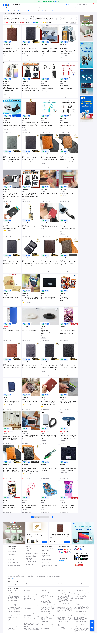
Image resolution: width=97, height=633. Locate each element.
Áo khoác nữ (33, 593)
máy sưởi (76, 622)
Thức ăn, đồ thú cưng (14, 608)
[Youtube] (78, 549)
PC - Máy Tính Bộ (46, 609)
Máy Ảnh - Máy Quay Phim (80, 611)
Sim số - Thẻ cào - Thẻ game (67, 619)
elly (41, 583)
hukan (17, 584)
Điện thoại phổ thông (14, 614)
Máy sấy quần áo (80, 596)
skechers (46, 583)
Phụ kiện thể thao (81, 601)
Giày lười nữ (34, 611)
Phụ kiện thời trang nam (48, 597)
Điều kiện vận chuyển (30, 564)
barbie (25, 583)
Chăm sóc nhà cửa (14, 609)
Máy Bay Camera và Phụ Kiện (81, 619)
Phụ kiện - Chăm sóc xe (62, 622)
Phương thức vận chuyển (12, 556)
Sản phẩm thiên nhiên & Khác (14, 622)
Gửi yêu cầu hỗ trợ (11, 552)
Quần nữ (32, 592)
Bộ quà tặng (46, 628)
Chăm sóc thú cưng (44, 622)
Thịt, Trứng (13, 601)
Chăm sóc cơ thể (13, 620)
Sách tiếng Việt (60, 628)
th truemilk (21, 583)
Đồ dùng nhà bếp (11, 629)
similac (79, 583)
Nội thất (46, 615)
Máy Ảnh (84, 619)
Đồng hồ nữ (47, 601)
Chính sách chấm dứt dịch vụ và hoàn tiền (49, 566)
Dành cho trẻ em (13, 607)
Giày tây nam (32, 616)
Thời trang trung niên (30, 596)
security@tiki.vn (17, 565)
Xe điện (68, 622)
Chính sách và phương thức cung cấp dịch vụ (49, 563)
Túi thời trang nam (28, 626)
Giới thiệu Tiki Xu (29, 559)
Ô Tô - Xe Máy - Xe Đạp (62, 621)
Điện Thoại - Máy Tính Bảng (14, 611)
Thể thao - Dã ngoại (63, 594)
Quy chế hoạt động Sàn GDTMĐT (48, 548)
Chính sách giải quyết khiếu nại (32, 556)
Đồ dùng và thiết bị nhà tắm (48, 616)
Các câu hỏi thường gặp (12, 551)
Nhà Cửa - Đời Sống (45, 611)
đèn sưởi (79, 622)
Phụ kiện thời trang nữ (45, 596)
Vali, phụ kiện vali (52, 593)
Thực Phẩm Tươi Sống (13, 600)
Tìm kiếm (67, 4)
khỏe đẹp (28, 7)
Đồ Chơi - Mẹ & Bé (12, 590)
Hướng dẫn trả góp (11, 560)
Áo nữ (25, 592)
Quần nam (32, 599)
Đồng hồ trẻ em (53, 602)
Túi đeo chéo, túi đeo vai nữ (29, 623)
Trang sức (43, 601)
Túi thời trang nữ (28, 622)
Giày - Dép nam (27, 615)
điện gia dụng (15, 7)
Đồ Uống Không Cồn (48, 627)
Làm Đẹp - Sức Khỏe (12, 617)
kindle (60, 583)
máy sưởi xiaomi (83, 627)
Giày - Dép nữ (27, 608)
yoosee (73, 583)
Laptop (51, 609)
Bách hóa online (63, 597)
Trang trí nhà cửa (44, 613)
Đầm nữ (28, 592)
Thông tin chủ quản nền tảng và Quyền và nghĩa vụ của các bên (49, 568)
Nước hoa (12, 625)
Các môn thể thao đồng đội (82, 605)
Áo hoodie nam (29, 601)
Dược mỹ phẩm (18, 626)
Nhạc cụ (49, 618)
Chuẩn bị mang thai (13, 598)
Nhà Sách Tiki (60, 627)
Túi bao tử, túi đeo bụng (34, 629)
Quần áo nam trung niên (31, 605)
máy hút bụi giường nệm (81, 628)
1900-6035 (13, 548)
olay (77, 583)
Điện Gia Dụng (11, 628)
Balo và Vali (43, 590)
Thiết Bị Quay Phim (80, 618)
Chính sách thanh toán (46, 559)
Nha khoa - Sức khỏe (64, 618)
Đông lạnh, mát (15, 604)
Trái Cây (9, 601)
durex (34, 583)
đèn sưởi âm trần (79, 630)
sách (37, 7)
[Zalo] (81, 549)
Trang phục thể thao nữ (78, 599)
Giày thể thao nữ (84, 607)
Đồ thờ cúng (45, 618)
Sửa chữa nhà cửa (46, 614)
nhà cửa (33, 7)
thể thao (40, 7)
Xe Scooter (67, 624)
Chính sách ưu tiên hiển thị (47, 561)
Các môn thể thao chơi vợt (81, 606)
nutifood (56, 583)
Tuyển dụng (28, 551)
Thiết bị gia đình (18, 629)
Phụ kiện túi (36, 624)
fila (22, 584)
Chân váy (32, 594)
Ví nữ (36, 623)
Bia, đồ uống (12, 606)
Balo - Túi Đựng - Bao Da (81, 616)
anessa (70, 583)
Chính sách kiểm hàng (12, 557)
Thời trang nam (27, 598)
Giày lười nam (26, 616)
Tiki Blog (28, 550)
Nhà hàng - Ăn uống (64, 617)
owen (28, 583)
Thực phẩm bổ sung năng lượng (81, 608)
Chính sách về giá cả (46, 555)
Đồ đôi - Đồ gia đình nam (32, 603)
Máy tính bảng (13, 615)
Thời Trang (68, 592)
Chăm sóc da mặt (11, 618)
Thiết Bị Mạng (47, 608)
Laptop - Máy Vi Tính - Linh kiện (48, 604)
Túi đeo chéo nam (30, 628)
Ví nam (25, 628)
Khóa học (67, 615)
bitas (86, 583)
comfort (83, 583)
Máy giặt (78, 594)
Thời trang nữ (27, 590)
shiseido (9, 584)
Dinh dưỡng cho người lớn (14, 596)
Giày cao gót (26, 609)
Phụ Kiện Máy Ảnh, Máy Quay (79, 613)
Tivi (77, 595)
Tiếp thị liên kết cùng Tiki (31, 561)
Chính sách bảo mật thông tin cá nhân (33, 555)
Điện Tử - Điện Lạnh (78, 590)
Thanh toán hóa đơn (61, 615)
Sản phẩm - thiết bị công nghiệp (65, 599)
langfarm (13, 584)
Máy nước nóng (81, 595)
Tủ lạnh (77, 593)
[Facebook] (75, 549)
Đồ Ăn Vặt (45, 626)
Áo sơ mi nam (31, 600)
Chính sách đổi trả (11, 559)
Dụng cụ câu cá (79, 604)
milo (43, 583)
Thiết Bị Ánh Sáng (81, 614)
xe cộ (20, 7)
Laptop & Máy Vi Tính (66, 598)
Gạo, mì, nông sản (13, 605)
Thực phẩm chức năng (14, 619)
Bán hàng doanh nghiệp (30, 562)
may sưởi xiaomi (80, 626)
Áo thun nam (26, 599)
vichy (20, 584)
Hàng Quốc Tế (60, 590)
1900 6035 (13, 578)
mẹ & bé (24, 7)
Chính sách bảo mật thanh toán (32, 553)
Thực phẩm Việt (18, 603)
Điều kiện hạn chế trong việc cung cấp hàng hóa (49, 557)
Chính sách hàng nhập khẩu (13, 562)
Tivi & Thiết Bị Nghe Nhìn (64, 600)
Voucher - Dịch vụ (61, 613)
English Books (64, 629)
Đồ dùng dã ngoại (81, 600)
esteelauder (15, 583)
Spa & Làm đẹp (65, 616)
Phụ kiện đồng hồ (46, 602)
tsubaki (24, 584)
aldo (50, 583)
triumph (52, 583)
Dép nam (30, 617)
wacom (66, 583)
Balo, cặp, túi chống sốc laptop (48, 593)
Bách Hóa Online (45, 621)
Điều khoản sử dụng (30, 558)
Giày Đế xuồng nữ (31, 613)
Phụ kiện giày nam (30, 618)
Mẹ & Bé (64, 596)
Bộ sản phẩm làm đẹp (15, 626)
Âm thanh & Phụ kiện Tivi (78, 592)
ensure (31, 583)
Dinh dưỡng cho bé (13, 595)
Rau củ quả (12, 603)
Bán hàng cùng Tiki (46, 550)
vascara (9, 583)
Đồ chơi (19, 592)
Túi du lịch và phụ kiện (47, 592)
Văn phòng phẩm (67, 628)
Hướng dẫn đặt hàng (11, 554)
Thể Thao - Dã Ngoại (79, 598)
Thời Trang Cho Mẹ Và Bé (12, 592)
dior (12, 583)
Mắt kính (51, 596)
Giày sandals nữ (31, 610)
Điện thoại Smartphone (12, 613)
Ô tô (64, 624)
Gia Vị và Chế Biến (46, 625)
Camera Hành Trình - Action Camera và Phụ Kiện (81, 615)
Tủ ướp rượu (86, 596)
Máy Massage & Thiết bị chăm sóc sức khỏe (15, 621)
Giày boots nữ (28, 611)
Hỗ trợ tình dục (17, 625)
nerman (63, 583)
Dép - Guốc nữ (32, 609)
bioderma (38, 583)
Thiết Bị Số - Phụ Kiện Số (63, 603)
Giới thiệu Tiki (29, 548)
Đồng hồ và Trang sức (46, 600)
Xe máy (61, 624)
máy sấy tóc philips (82, 624)
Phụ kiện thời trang (45, 595)
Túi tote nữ (31, 624)
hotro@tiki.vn (17, 563)
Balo (42, 592)
